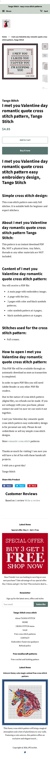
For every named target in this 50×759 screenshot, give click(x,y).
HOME (25, 622)
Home (4, 37)
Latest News (25, 524)
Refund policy (25, 645)
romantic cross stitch (19, 441)
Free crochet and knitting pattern (25, 659)
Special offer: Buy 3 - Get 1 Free (25, 530)
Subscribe (41, 604)
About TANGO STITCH (25, 618)
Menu (8, 11)
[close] (46, 743)
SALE (25, 630)
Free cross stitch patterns (25, 634)
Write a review (32, 500)
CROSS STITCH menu (25, 626)
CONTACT (25, 637)
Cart (46, 11)
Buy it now (25, 150)
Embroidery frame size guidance (25, 641)
